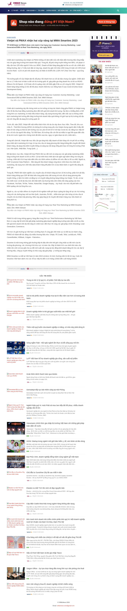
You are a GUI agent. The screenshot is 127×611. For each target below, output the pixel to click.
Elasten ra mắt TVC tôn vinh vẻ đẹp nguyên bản (45, 488)
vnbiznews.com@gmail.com (73, 5)
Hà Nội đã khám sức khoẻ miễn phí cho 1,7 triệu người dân (112, 67)
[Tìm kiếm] (118, 11)
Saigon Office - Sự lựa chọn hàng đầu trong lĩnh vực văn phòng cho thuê (55, 568)
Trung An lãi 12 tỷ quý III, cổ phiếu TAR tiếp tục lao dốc (48, 280)
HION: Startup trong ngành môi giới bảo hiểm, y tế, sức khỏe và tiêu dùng (55, 441)
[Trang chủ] (8, 11)
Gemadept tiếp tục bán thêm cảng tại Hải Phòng (45, 390)
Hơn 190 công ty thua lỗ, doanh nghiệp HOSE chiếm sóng (49, 584)
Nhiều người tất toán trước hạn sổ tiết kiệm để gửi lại (112, 141)
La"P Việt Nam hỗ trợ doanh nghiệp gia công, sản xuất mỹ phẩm (51, 359)
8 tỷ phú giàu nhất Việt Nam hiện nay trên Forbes (112, 162)
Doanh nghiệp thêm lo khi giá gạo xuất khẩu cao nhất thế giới (50, 312)
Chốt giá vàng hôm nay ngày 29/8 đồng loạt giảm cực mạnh (112, 120)
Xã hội (22, 10)
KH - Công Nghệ (75, 10)
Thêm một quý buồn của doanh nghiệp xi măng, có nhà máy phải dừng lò (55, 327)
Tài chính (41, 10)
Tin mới (15, 10)
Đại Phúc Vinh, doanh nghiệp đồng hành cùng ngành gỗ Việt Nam (52, 457)
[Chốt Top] (63, 23)
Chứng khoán (51, 10)
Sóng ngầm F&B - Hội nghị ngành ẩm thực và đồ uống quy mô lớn (52, 343)
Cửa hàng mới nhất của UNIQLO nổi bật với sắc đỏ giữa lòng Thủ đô (53, 537)
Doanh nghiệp (11, 37)
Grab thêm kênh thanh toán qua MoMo (41, 374)
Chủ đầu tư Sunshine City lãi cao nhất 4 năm (44, 472)
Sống (86, 10)
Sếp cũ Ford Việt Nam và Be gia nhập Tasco (44, 553)
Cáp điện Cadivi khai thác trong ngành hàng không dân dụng (50, 504)
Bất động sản (63, 10)
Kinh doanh (31, 10)
